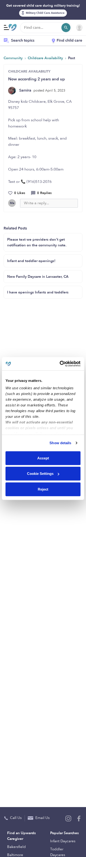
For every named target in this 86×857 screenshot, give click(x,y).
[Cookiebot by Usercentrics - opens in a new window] (61, 364)
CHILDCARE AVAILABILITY (29, 71)
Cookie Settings (40, 474)
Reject (43, 489)
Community (14, 58)
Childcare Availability (46, 58)
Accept (43, 458)
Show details (60, 443)
